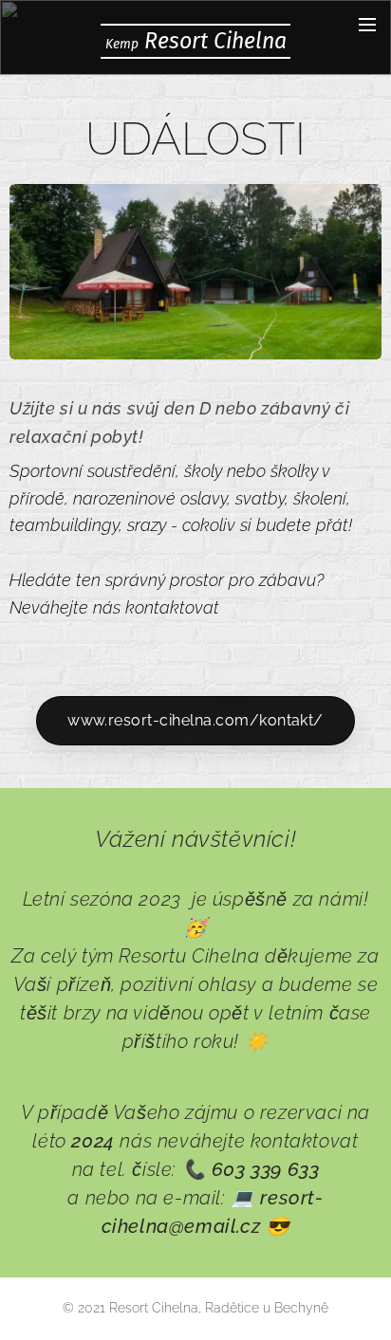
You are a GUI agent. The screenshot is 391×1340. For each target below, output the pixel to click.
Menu (367, 24)
